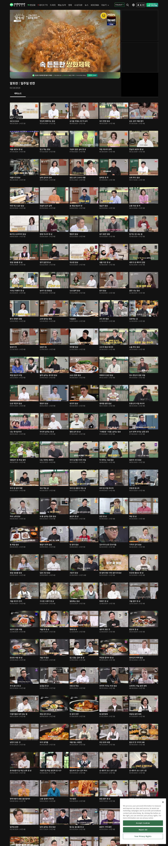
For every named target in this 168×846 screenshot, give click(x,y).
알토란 (14, 83)
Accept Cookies (143, 823)
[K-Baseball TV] (120, 5)
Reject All (143, 829)
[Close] (163, 802)
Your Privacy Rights (142, 836)
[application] (65, 41)
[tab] (18, 93)
